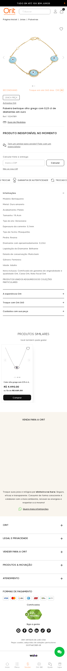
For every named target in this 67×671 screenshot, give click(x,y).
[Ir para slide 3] (19, 377)
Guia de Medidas (17, 122)
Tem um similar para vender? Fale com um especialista (29, 145)
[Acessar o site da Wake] (34, 655)
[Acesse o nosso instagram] (18, 630)
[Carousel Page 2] (34, 86)
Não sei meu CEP (10, 169)
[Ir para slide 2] (17, 377)
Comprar (17, 397)
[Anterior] (5, 360)
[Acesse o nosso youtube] (30, 630)
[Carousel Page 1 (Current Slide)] (32, 86)
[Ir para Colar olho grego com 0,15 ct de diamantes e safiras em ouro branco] (17, 374)
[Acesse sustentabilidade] (34, 614)
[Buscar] (23, 11)
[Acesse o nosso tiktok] (43, 630)
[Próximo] (29, 360)
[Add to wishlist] (61, 29)
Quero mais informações (35, 509)
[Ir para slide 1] (15, 377)
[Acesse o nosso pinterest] (49, 630)
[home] (9, 11)
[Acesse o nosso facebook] (24, 630)
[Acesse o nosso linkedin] (36, 630)
